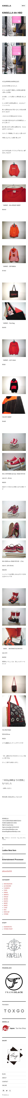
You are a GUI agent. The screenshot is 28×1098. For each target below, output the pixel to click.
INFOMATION (8, 884)
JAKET (6, 905)
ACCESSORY (7, 886)
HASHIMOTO (8, 927)
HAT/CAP (6, 912)
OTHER (6, 914)
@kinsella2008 (7, 871)
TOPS (5, 890)
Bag (18, 837)
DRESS (6, 892)
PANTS (6, 901)
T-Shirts (4, 839)
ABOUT (4, 1078)
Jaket (21, 837)
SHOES (6, 899)
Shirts (24, 837)
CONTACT (5, 1081)
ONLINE (4, 1085)
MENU (23, 5)
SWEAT (6, 897)
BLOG (4, 1074)
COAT (5, 907)
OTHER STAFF (8, 929)
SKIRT (6, 903)
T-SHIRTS (7, 888)
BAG (5, 910)
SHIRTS (6, 894)
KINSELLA (6, 5)
